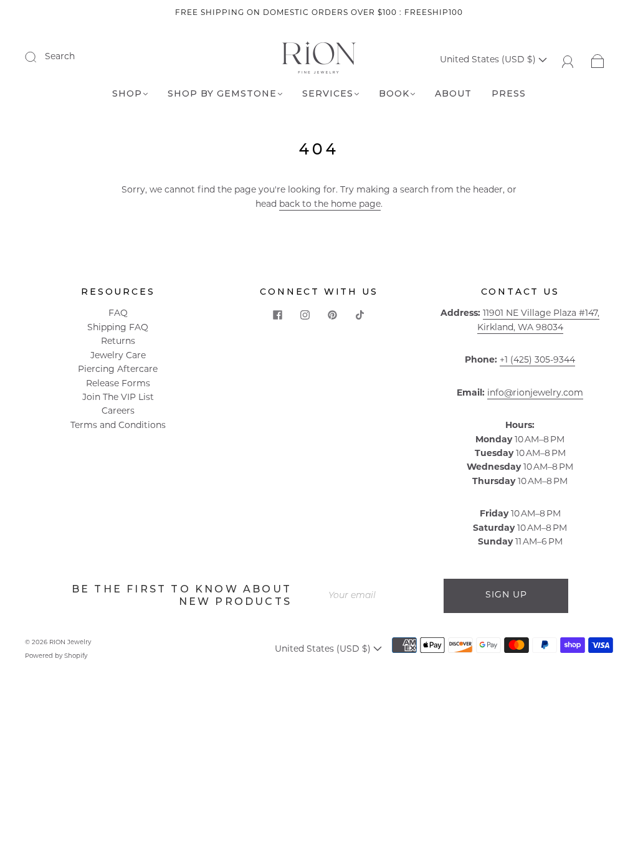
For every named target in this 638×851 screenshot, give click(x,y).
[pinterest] (332, 314)
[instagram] (305, 314)
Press (509, 93)
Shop (127, 93)
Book (394, 93)
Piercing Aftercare (118, 369)
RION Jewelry (70, 642)
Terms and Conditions (118, 425)
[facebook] (278, 314)
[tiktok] (360, 314)
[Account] (568, 60)
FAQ (118, 313)
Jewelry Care (118, 356)
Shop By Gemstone (222, 93)
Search (60, 57)
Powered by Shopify (56, 656)
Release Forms (118, 384)
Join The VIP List (118, 397)
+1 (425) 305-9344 (537, 360)
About (453, 93)
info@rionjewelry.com (535, 393)
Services (327, 93)
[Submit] (38, 56)
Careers (118, 411)
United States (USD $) (489, 60)
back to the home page (330, 204)
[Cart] (598, 60)
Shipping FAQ (117, 328)
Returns (118, 341)
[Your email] (381, 595)
